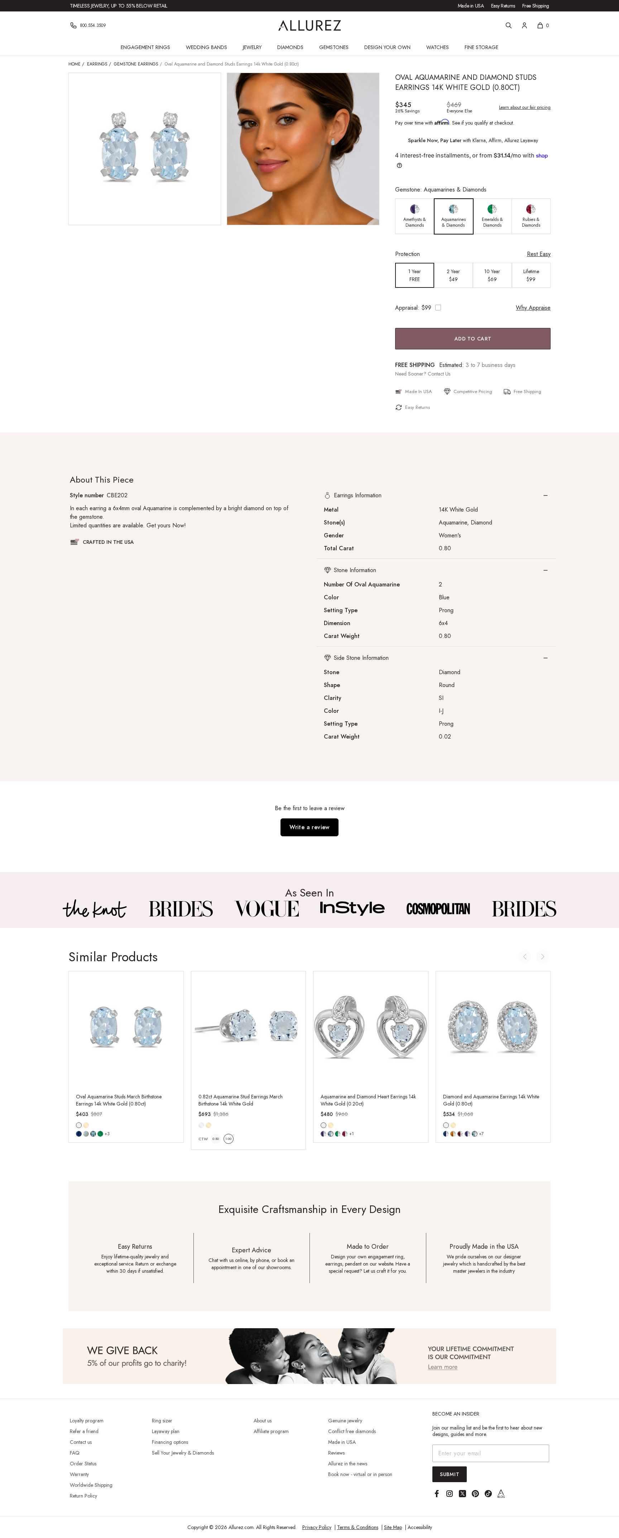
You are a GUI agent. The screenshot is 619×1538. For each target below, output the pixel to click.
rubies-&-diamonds (345, 1134)
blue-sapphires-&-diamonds (446, 1134)
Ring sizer (162, 1420)
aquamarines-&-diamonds (331, 1134)
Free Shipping (535, 5)
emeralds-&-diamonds (338, 1134)
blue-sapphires (79, 1134)
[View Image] (95, 908)
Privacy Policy (316, 1527)
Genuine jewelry (345, 1420)
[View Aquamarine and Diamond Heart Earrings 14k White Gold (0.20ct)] (370, 1028)
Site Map (393, 1527)
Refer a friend (84, 1431)
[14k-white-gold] (201, 1125)
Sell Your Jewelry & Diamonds (183, 1452)
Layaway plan (165, 1431)
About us (263, 1420)
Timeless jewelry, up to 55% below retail (118, 5)
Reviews (336, 1452)
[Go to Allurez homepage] (309, 25)
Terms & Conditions (357, 1527)
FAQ (75, 1452)
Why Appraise (533, 308)
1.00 (228, 1138)
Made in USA (471, 5)
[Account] (524, 25)
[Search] (508, 25)
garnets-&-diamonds (460, 1134)
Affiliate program (271, 1431)
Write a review (309, 827)
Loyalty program (87, 1420)
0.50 (215, 1138)
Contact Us (439, 373)
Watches (437, 47)
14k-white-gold (79, 1125)
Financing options (170, 1442)
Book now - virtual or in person (360, 1474)
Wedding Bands (206, 47)
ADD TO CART (473, 338)
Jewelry (252, 47)
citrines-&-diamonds (453, 1134)
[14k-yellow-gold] (86, 1125)
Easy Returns (503, 5)
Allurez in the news (347, 1463)
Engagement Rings (145, 47)
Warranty (79, 1474)
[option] (414, 216)
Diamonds (290, 47)
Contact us (81, 1442)
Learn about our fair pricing (525, 107)
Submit (449, 1474)
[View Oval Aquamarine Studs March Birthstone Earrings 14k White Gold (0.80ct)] (126, 1028)
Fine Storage (481, 47)
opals (86, 1134)
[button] (436, 495)
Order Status (83, 1463)
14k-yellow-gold (86, 1125)
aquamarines (93, 1134)
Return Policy (83, 1495)
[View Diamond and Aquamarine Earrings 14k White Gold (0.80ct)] (493, 1028)
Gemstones (334, 47)
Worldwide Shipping (91, 1485)
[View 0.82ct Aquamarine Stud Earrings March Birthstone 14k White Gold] (248, 1028)
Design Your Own (387, 47)
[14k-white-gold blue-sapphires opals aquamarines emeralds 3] (79, 1125)
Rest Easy (539, 254)
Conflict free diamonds (352, 1431)
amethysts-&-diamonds (323, 1134)
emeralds (100, 1134)
